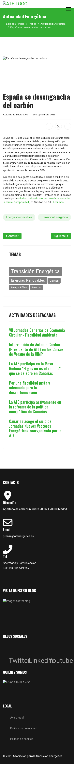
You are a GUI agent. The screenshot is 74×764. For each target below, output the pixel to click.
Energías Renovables (19, 217)
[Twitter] (13, 648)
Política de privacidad (23, 728)
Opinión (54, 280)
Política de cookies (21, 738)
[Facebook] (49, 126)
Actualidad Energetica (15, 114)
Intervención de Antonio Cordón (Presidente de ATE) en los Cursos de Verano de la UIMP (36, 349)
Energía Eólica (19, 287)
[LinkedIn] (67, 126)
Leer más (58, 202)
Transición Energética (54, 217)
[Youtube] (52, 648)
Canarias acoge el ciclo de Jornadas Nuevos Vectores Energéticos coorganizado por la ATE (35, 428)
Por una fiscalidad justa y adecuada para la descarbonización (29, 387)
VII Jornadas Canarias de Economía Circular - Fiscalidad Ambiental (37, 332)
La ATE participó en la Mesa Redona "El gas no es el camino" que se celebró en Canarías (35, 368)
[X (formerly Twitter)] (58, 126)
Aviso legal (17, 717)
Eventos (36, 287)
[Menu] (68, 9)
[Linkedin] (33, 648)
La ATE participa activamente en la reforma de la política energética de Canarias (35, 406)
